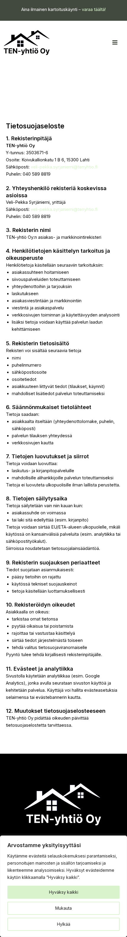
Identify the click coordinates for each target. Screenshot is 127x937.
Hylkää (63, 924)
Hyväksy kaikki (63, 892)
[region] (63, 886)
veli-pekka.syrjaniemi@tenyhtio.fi (64, 167)
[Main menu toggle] (115, 42)
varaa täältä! (94, 9)
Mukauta (63, 908)
